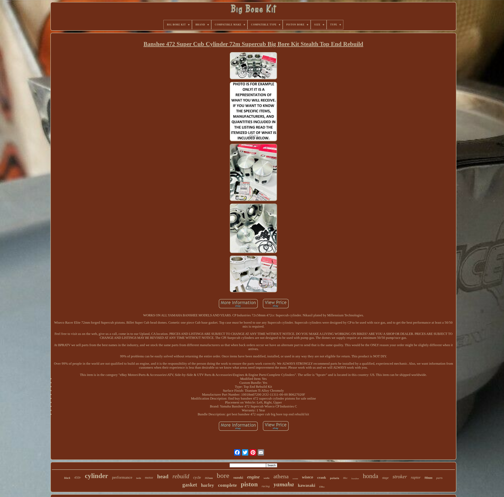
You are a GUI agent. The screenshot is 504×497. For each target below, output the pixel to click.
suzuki (238, 477)
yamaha (284, 484)
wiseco (307, 477)
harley (207, 485)
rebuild (180, 476)
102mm (209, 477)
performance (122, 477)
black (67, 477)
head (163, 476)
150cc (322, 487)
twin (138, 477)
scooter (295, 478)
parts (439, 477)
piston (249, 484)
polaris (334, 478)
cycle (197, 477)
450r (77, 477)
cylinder (96, 475)
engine (253, 477)
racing (266, 486)
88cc (345, 478)
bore (223, 475)
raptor (416, 477)
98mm (428, 477)
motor (149, 477)
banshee (355, 478)
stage (385, 477)
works (267, 478)
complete (227, 485)
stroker (400, 476)
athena (281, 476)
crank (321, 477)
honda (370, 475)
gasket (189, 485)
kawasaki (306, 485)
